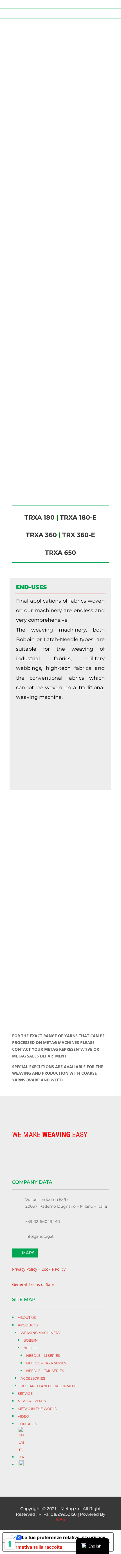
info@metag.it (39, 1236)
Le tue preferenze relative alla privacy (63, 1537)
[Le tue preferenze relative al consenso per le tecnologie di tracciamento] (10, 1544)
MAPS (28, 1252)
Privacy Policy (24, 1269)
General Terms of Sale (33, 1284)
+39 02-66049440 (42, 1221)
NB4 (60, 1519)
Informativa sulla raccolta (34, 1547)
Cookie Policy (53, 1269)
